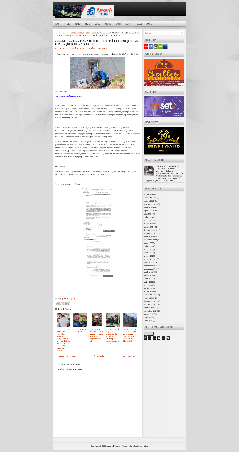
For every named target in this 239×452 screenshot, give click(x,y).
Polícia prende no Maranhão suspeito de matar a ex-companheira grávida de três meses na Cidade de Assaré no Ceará (63, 339)
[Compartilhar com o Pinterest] (68, 303)
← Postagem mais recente (66, 356)
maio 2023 (148, 249)
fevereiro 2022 (150, 294)
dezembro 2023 (150, 230)
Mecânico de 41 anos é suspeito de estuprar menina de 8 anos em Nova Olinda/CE (129, 335)
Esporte (108, 23)
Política (128, 23)
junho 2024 (148, 217)
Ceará (78, 23)
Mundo (97, 23)
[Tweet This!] (65, 299)
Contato (67, 23)
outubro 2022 (149, 272)
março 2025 (149, 194)
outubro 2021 (149, 307)
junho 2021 (148, 320)
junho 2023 (148, 246)
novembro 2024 (151, 204)
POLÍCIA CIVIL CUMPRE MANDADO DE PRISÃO (167, 167)
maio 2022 (148, 285)
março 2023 (149, 256)
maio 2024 (148, 220)
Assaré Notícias (113, 446)
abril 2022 (148, 288)
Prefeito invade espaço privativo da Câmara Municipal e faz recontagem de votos (113, 336)
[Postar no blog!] (60, 303)
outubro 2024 (149, 207)
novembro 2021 (150, 304)
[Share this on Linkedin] (74, 299)
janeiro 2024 (149, 227)
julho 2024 (148, 214)
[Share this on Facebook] (62, 299)
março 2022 (149, 291)
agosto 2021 (149, 314)
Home (57, 23)
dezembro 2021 (150, 301)
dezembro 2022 (150, 265)
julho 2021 (148, 317)
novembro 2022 (150, 269)
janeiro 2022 (149, 298)
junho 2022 (148, 282)
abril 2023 (148, 252)
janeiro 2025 (149, 201)
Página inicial (98, 356)
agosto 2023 (149, 243)
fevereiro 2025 (150, 197)
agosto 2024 (149, 210)
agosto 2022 (149, 275)
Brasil (88, 23)
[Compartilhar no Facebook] (65, 303)
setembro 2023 (150, 239)
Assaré (149, 23)
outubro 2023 (149, 236)
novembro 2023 (150, 233)
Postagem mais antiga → (129, 356)
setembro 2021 (150, 311)
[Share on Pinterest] (71, 299)
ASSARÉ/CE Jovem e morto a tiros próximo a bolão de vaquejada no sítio (96, 335)
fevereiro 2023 (150, 259)
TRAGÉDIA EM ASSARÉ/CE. (79, 330)
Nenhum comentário (98, 48)
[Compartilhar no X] (63, 303)
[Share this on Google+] (68, 299)
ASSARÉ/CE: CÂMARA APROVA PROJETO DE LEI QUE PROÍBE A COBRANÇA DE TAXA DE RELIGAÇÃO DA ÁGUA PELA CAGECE (97, 42)
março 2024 (149, 223)
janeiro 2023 (149, 262)
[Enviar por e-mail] (57, 303)
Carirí (118, 23)
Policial (139, 23)
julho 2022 (148, 278)
